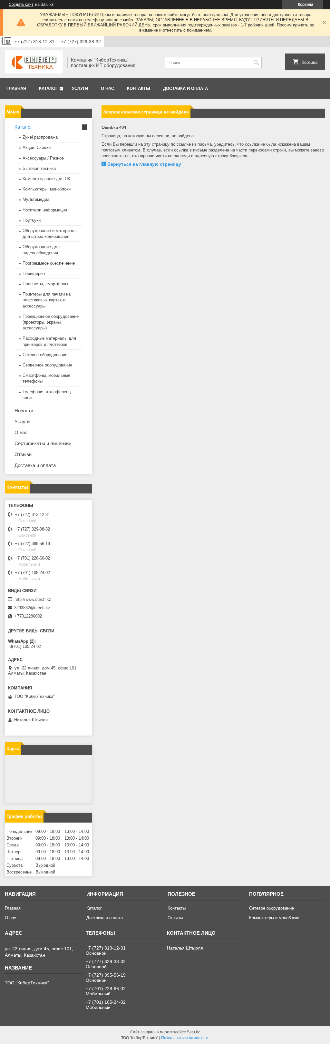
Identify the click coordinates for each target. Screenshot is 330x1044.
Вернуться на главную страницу (144, 164)
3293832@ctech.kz (32, 607)
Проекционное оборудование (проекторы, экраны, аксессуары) (51, 322)
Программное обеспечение (49, 263)
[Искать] (256, 62)
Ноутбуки (32, 220)
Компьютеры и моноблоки (274, 917)
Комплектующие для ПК (46, 178)
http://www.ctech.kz (33, 599)
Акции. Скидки (37, 147)
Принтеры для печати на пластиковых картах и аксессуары (47, 300)
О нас (107, 88)
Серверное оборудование (47, 365)
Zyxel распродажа (40, 137)
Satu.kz (193, 1032)
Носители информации (45, 210)
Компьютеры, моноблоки (47, 189)
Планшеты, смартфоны (45, 283)
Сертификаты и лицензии (43, 443)
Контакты (138, 88)
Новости (24, 410)
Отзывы (24, 454)
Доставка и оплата (185, 88)
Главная (16, 88)
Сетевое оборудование (45, 354)
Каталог (48, 88)
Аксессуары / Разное (43, 158)
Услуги (80, 88)
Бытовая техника (39, 168)
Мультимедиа (36, 199)
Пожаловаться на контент (185, 1038)
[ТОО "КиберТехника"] (34, 62)
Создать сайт (21, 4)
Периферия (34, 273)
